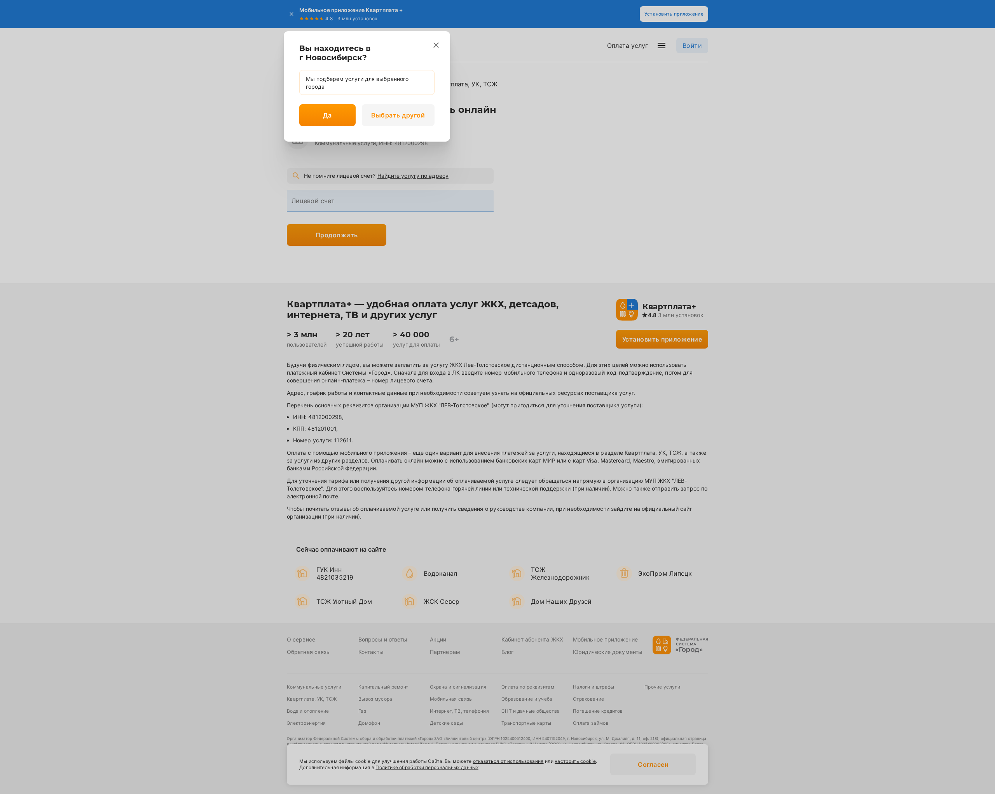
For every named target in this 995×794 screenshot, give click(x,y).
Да (327, 115)
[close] (436, 45)
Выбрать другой (398, 115)
